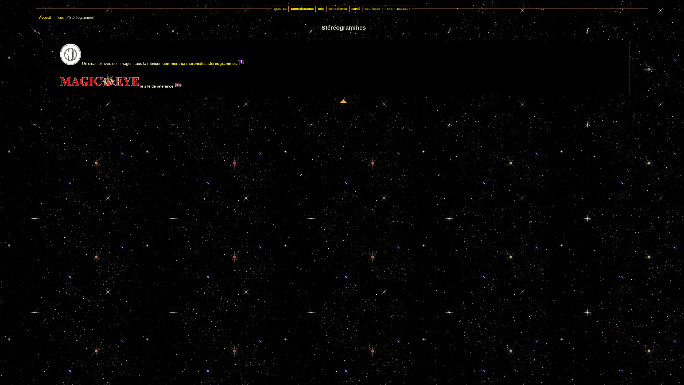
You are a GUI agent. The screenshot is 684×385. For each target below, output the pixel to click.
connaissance (302, 9)
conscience (337, 9)
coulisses (372, 9)
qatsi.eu (280, 9)
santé (355, 9)
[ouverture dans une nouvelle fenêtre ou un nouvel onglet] (70, 63)
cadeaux (403, 9)
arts (321, 9)
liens (388, 9)
